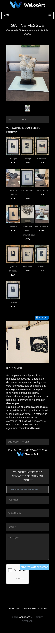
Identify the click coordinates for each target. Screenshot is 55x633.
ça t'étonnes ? (27, 192)
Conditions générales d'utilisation (27, 608)
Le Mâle (13, 302)
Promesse (41, 158)
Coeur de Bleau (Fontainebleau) (27, 230)
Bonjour (41, 266)
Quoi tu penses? (13, 268)
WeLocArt (24, 617)
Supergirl (27, 158)
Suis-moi (13, 226)
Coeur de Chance (13, 192)
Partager (42, 317)
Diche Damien (14, 368)
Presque (13, 158)
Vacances (27, 266)
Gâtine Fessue (41, 226)
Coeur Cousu (42, 190)
